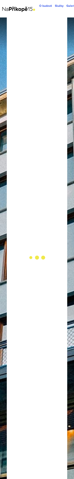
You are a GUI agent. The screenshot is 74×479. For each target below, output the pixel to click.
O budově (45, 6)
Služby (59, 6)
